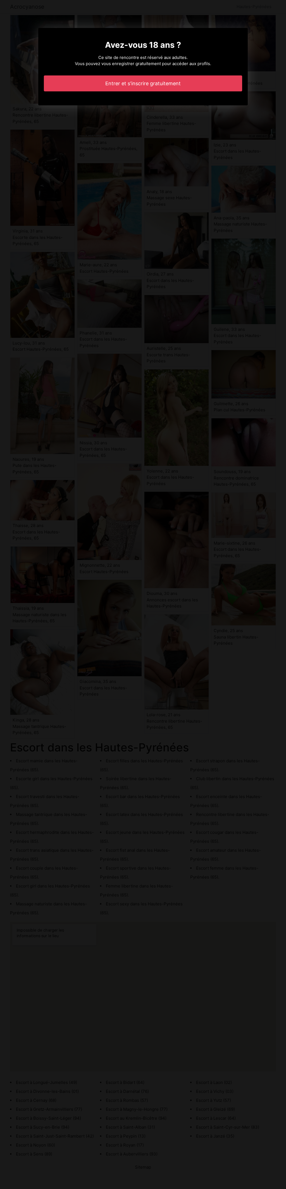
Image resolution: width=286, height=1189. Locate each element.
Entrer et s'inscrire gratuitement (143, 83)
